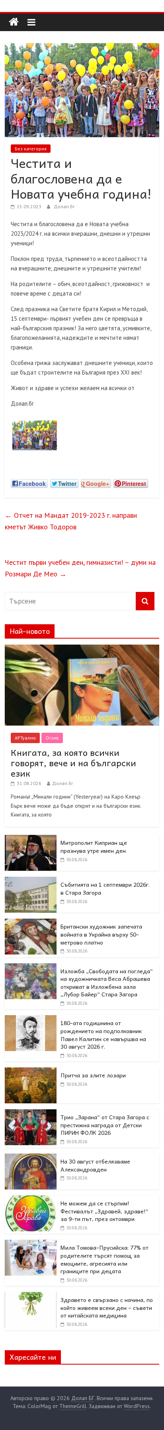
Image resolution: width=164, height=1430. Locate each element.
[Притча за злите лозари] (31, 1071)
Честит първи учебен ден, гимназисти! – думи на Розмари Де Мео (80, 568)
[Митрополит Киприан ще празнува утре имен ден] (31, 839)
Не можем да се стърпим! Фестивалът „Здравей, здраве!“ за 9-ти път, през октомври (104, 1211)
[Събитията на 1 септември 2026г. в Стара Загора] (31, 881)
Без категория (31, 149)
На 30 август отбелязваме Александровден (95, 1165)
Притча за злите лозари (93, 1075)
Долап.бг (64, 206)
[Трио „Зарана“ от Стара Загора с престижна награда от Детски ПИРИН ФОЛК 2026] (31, 1113)
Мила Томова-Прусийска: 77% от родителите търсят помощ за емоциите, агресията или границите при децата (104, 1259)
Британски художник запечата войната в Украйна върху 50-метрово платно (101, 934)
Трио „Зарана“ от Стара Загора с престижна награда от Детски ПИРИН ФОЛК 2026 (105, 1124)
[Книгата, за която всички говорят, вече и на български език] (82, 649)
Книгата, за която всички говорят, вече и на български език (73, 763)
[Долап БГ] (14, 22)
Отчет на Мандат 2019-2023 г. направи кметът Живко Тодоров (71, 521)
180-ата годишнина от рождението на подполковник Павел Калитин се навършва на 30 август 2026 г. (103, 1034)
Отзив (52, 738)
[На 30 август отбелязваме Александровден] (31, 1158)
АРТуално (25, 738)
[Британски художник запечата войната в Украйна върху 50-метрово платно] (31, 923)
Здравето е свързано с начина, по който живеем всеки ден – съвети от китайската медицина (107, 1307)
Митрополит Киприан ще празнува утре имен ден (94, 846)
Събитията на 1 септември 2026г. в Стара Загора (105, 888)
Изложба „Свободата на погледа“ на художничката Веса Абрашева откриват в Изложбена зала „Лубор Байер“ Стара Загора (107, 982)
